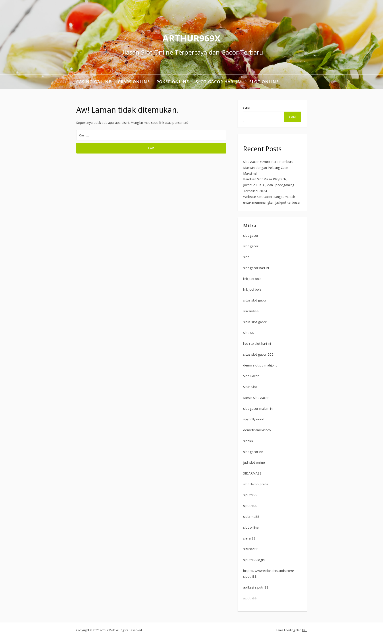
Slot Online (264, 81)
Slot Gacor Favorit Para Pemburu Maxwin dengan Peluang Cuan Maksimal (268, 167)
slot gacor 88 (253, 451)
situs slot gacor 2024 (259, 354)
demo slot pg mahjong (260, 365)
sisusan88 (250, 549)
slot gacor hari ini (256, 268)
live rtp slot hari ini (257, 343)
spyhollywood (253, 419)
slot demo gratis (255, 484)
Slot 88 (248, 332)
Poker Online (172, 81)
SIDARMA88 (252, 473)
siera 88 (249, 538)
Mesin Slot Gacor (256, 397)
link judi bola (252, 278)
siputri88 (250, 495)
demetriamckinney (257, 430)
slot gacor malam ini (258, 408)
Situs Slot (250, 386)
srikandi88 (251, 311)
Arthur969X (191, 38)
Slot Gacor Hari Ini (219, 81)
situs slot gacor (255, 300)
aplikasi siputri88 (255, 587)
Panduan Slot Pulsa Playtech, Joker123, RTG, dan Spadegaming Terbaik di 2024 (268, 185)
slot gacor (250, 235)
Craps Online (134, 81)
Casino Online (93, 81)
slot (246, 257)
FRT (304, 630)
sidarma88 (251, 516)
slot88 (248, 441)
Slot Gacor (251, 376)
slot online (251, 527)
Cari (246, 108)
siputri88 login (254, 559)
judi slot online (254, 462)
